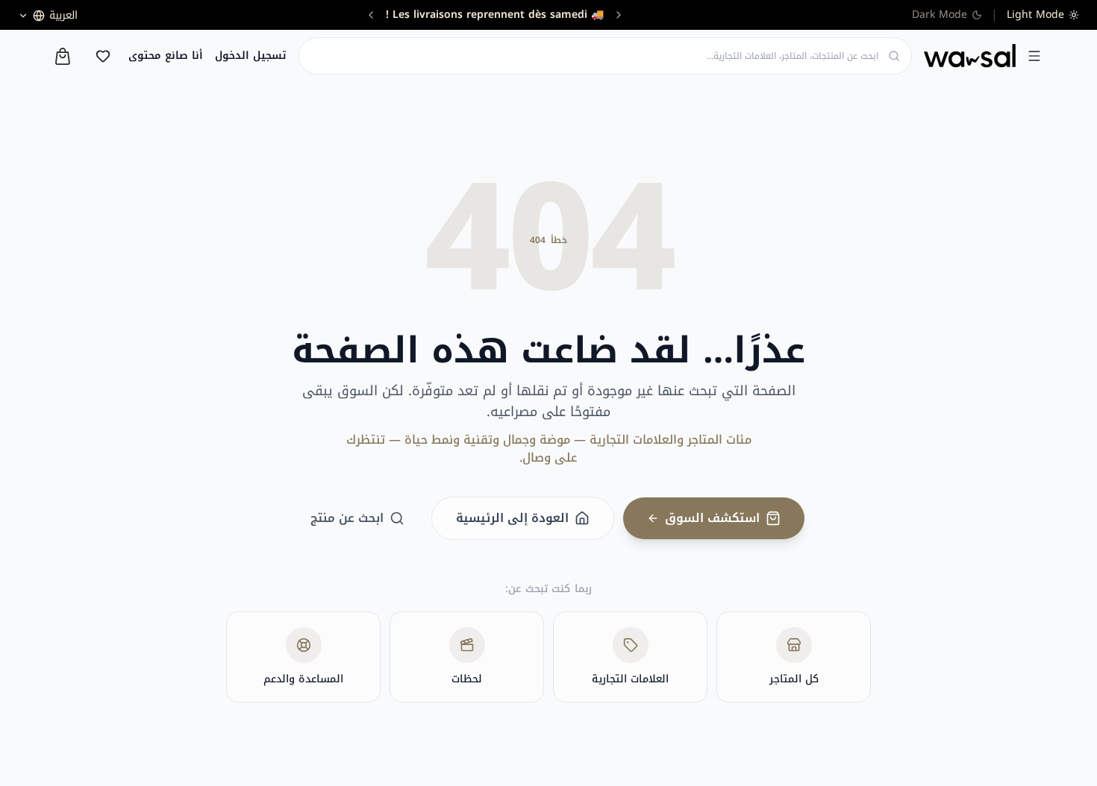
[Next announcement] (371, 15)
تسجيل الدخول (251, 55)
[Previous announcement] (619, 15)
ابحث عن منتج (347, 517)
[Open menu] (1034, 56)
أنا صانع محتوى (165, 55)
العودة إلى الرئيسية (512, 517)
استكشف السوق (712, 517)
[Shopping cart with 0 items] (63, 56)
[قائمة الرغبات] (103, 56)
